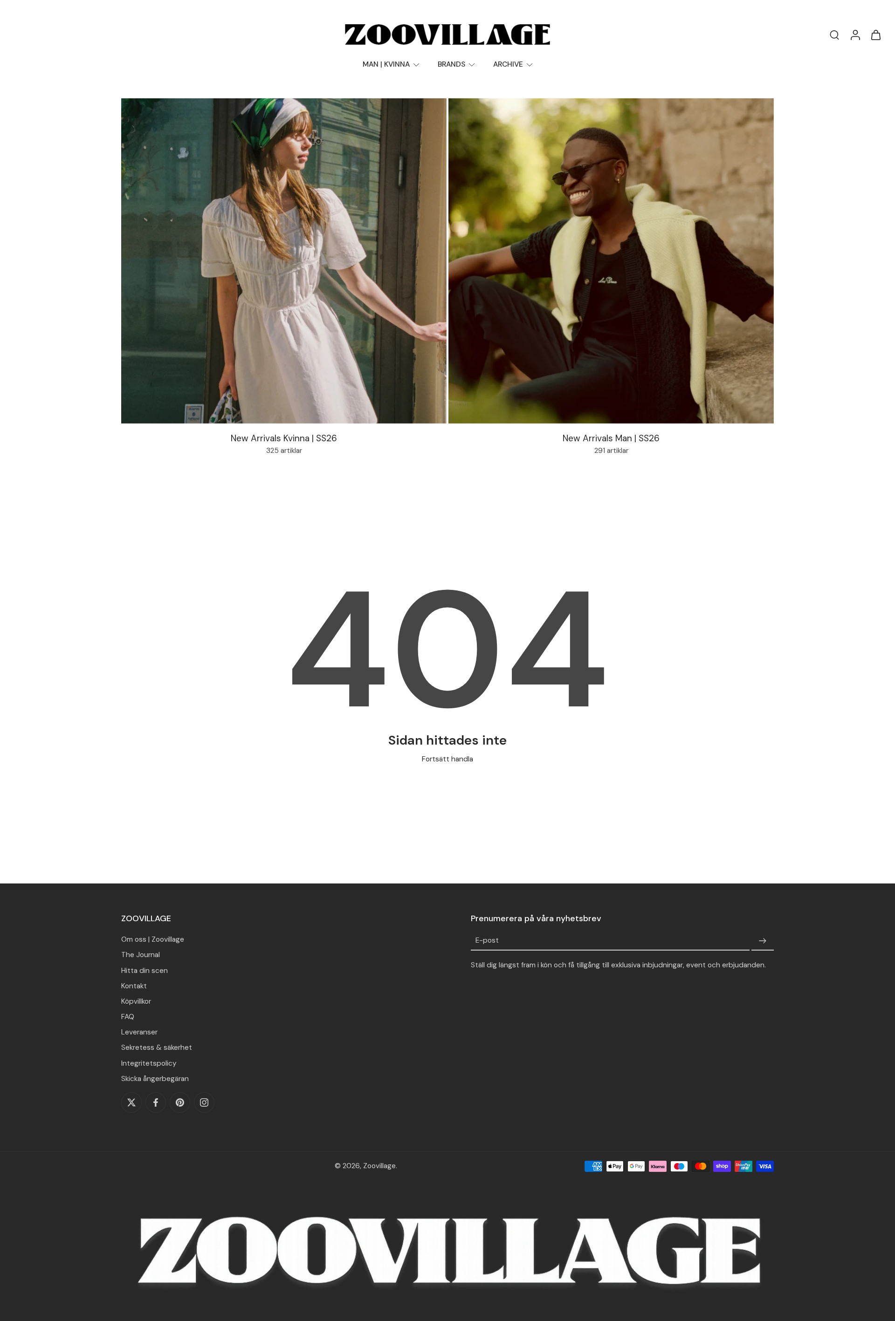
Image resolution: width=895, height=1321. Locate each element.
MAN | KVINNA (386, 64)
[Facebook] (155, 1102)
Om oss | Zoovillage (152, 939)
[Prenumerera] (762, 941)
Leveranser (139, 1032)
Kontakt (134, 986)
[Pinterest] (180, 1102)
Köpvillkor (136, 1001)
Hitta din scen (144, 970)
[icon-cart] (875, 34)
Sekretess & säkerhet (156, 1047)
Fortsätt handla (447, 759)
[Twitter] (131, 1102)
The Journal (140, 954)
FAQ (127, 1016)
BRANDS (451, 64)
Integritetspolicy (149, 1063)
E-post (487, 940)
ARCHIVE (508, 64)
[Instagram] (204, 1102)
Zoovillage (379, 1165)
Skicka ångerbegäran (155, 1078)
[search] (834, 34)
